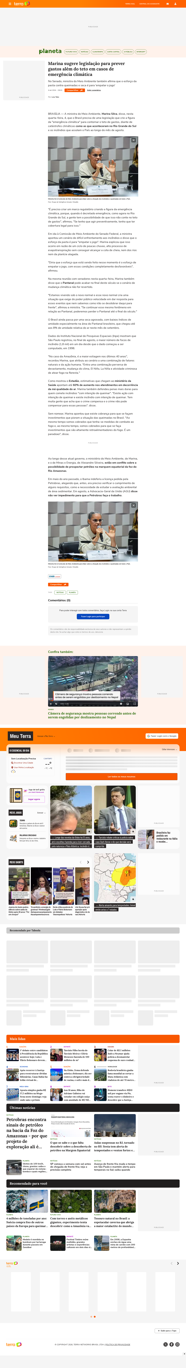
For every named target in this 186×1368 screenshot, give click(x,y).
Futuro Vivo (55, 1215)
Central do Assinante (149, 4)
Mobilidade (112, 1067)
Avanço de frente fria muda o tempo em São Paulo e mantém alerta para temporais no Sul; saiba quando (114, 1167)
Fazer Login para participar (93, 616)
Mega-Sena (24, 1087)
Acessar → (41, 812)
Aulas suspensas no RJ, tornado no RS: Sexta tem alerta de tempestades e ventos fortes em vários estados (114, 1146)
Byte (110, 1087)
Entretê (67, 1047)
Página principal (22, 4)
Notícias (60, 593)
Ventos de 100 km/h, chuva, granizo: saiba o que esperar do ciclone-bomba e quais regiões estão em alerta (34, 1168)
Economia (24, 1067)
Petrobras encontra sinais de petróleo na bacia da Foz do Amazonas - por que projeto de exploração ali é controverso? (26, 1133)
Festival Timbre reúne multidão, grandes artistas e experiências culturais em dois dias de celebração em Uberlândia (79, 1243)
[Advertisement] (159, 1167)
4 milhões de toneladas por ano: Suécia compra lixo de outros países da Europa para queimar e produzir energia (27, 1222)
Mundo (51, 710)
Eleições (22, 1047)
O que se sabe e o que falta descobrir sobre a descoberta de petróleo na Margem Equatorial (70, 1146)
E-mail (168, 4)
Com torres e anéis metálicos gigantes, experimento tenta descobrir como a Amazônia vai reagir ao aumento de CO (70, 1222)
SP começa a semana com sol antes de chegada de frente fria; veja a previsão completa (70, 1167)
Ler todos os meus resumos (121, 776)
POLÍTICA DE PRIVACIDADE (117, 1344)
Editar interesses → (169, 749)
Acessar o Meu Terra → (46, 736)
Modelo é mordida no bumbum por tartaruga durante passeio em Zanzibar (34, 1243)
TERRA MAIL (130, 4)
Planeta (72, 593)
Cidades (111, 1047)
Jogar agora (34, 799)
